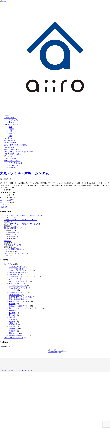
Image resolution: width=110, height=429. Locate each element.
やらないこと (14, 120)
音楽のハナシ (14, 333)
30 (7, 204)
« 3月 (2, 207)
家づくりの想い (10, 118)
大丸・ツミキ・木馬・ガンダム (24, 173)
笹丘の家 (12, 320)
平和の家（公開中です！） (19, 306)
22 (5, 202)
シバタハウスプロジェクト (19, 281)
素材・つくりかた (11, 124)
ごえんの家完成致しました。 (15, 249)
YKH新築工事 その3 (12, 232)
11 (12, 197)
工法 (10, 136)
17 (10, 200)
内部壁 (11, 129)
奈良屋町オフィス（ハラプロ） (21, 297)
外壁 (10, 131)
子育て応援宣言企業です (18, 299)
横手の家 (7, 241)
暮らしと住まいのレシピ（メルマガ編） (19, 152)
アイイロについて (15, 163)
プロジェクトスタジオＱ (18, 292)
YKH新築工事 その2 (12, 236)
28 (3, 204)
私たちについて (15, 165)
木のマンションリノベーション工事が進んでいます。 (25, 215)
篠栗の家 (12, 322)
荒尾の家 (12, 326)
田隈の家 (12, 317)
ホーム (6, 115)
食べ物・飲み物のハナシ (18, 335)
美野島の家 (13, 324)
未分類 (11, 310)
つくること (8, 138)
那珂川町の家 (14, 329)
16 (7, 200)
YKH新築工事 (14, 274)
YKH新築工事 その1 (12, 245)
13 (1, 200)
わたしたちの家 (10, 158)
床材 (10, 127)
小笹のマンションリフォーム (20, 301)
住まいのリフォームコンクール (16, 253)
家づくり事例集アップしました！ (17, 228)
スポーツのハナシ (15, 283)
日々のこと (8, 156)
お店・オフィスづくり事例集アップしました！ (22, 224)
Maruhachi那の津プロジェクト (20, 270)
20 (1, 202)
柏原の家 (12, 313)
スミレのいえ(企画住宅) (18, 286)
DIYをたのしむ (10, 140)
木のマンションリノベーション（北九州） (25, 308)
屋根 (10, 133)
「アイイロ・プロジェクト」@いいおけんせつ (18, 370)
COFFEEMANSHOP (16, 268)
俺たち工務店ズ (15, 295)
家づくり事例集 (10, 143)
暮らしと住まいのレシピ (13, 149)
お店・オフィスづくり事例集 (15, 145)
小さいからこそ (15, 122)
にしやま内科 (14, 290)
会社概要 (12, 167)
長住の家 (12, 331)
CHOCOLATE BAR (16, 266)
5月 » (7, 207)
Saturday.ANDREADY (17, 272)
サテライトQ (13, 279)
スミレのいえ (9, 147)
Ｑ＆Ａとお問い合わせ (12, 154)
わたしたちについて (12, 161)
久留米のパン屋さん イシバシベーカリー (20, 220)
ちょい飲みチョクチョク (18, 288)
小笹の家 (12, 304)
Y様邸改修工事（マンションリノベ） (23, 277)
